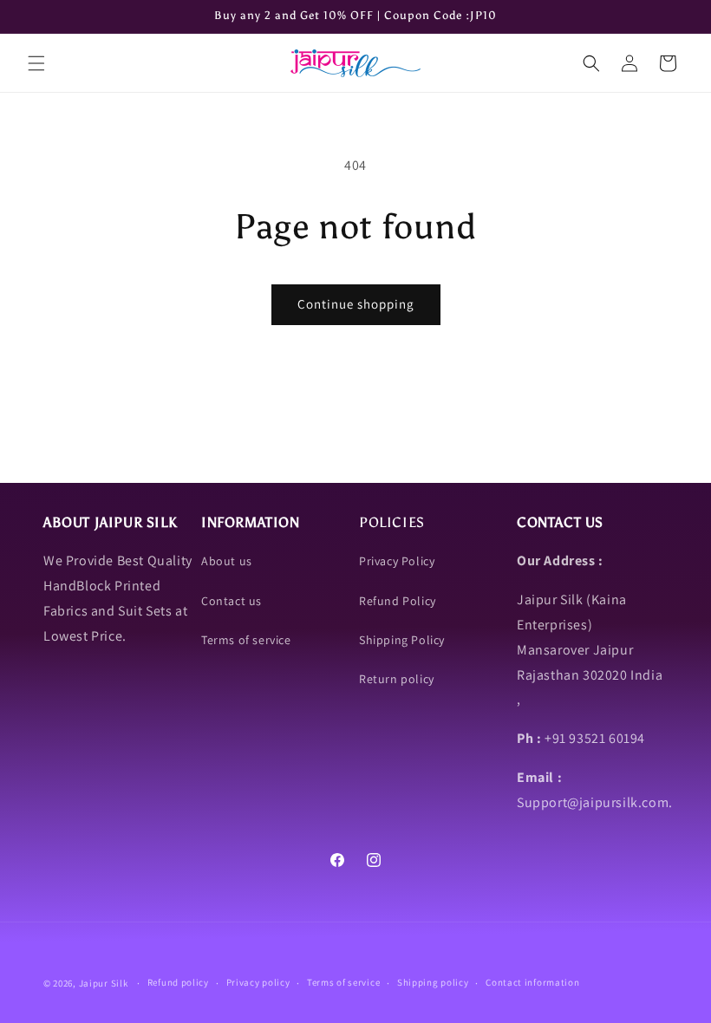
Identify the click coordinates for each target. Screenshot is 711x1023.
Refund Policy (397, 601)
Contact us (231, 601)
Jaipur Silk (104, 983)
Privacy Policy (396, 561)
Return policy (396, 679)
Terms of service (246, 640)
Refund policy (178, 982)
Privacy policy (258, 982)
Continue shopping (355, 304)
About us (226, 561)
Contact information (532, 982)
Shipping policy (433, 982)
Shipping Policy (402, 640)
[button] (36, 63)
